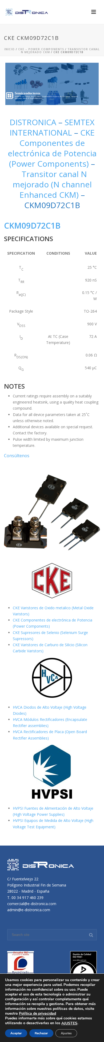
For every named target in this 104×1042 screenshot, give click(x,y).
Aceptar (16, 1033)
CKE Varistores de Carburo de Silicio (44, 644)
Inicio (9, 49)
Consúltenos (16, 456)
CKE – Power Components (41, 49)
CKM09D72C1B (32, 225)
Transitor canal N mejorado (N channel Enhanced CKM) (52, 184)
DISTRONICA (34, 122)
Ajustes (66, 1033)
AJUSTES (69, 1023)
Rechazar (41, 1033)
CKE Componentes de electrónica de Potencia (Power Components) (52, 148)
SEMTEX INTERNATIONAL (52, 127)
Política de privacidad (37, 1013)
